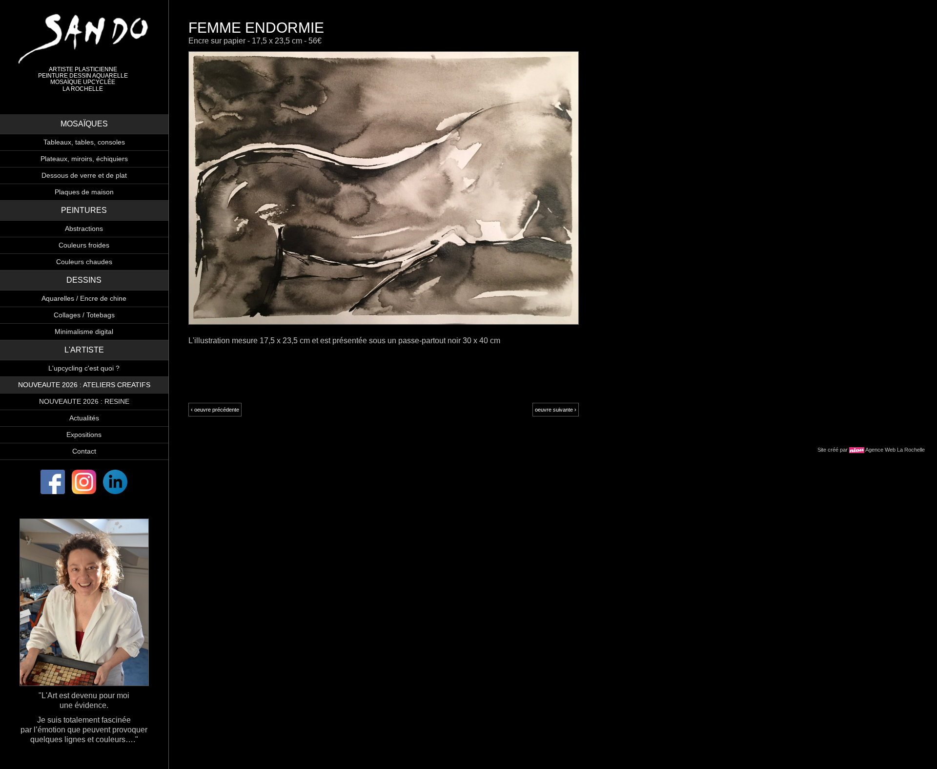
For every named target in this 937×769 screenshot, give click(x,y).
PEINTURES (84, 210)
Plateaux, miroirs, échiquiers (84, 159)
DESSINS (84, 280)
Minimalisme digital (84, 331)
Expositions (84, 434)
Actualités (84, 418)
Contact (84, 451)
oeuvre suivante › (555, 410)
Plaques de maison (84, 192)
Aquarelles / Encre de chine (83, 298)
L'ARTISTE (84, 350)
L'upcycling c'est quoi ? (84, 368)
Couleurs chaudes (84, 262)
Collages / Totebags (84, 315)
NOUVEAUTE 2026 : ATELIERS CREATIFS (84, 385)
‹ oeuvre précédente (215, 410)
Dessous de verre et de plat (84, 175)
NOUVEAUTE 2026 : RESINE (84, 401)
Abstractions (84, 228)
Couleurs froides (84, 245)
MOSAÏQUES (84, 124)
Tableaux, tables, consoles (84, 142)
